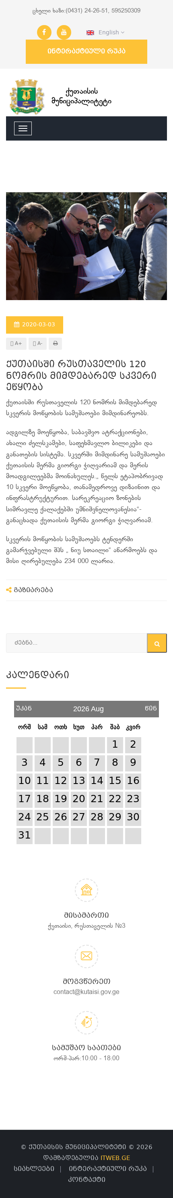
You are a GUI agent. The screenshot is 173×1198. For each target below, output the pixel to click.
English (107, 33)
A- (39, 343)
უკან (24, 706)
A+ (17, 343)
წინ (151, 706)
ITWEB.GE (115, 1158)
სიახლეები (34, 1169)
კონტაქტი (86, 1180)
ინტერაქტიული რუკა (86, 51)
